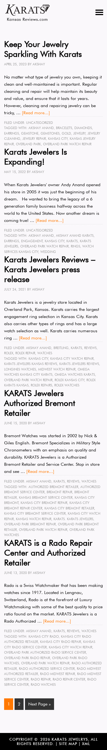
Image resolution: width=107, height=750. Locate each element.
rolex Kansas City (70, 380)
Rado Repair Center (69, 679)
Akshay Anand (41, 128)
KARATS (76, 348)
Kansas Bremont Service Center (45, 497)
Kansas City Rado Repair (60, 642)
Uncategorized (39, 123)
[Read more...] (36, 112)
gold (66, 133)
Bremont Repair (59, 492)
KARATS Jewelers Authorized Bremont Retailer (39, 403)
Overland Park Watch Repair (67, 144)
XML (86, 743)
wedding (48, 252)
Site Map (68, 743)
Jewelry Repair (34, 138)
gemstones (50, 133)
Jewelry (79, 133)
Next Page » (39, 704)
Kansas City (58, 138)
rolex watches (66, 385)
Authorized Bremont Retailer (53, 487)
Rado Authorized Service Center (47, 669)
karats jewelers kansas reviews (30, 364)
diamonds (83, 128)
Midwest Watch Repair (56, 369)
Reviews (90, 348)
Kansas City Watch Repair (72, 358)
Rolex (8, 353)
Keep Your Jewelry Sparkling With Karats (43, 49)
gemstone (29, 133)
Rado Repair (40, 679)
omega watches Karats (75, 374)
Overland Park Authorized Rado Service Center (45, 652)
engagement (32, 241)
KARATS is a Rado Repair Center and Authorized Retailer (48, 552)
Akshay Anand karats (75, 235)
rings (75, 246)
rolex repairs (41, 385)
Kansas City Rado (44, 636)
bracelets (64, 128)
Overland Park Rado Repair (27, 658)
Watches (44, 353)
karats (72, 241)
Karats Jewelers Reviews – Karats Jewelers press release (49, 269)
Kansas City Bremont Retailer (69, 508)
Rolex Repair (25, 353)
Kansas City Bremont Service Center (35, 513)
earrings (11, 133)
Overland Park (28, 144)
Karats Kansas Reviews (27, 12)
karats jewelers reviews (79, 364)
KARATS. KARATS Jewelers (73, 519)
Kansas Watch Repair (33, 519)
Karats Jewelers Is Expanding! (35, 156)
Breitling (61, 348)
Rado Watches (43, 684)
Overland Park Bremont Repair (30, 524)
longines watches (20, 369)
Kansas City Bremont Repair (44, 503)
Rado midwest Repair (57, 674)
